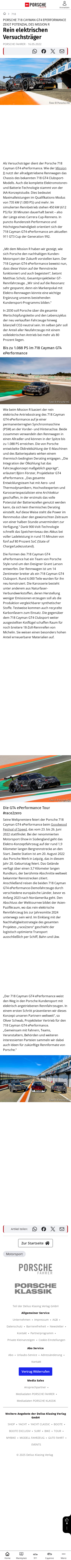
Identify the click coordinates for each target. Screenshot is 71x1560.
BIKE (47, 1431)
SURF (37, 1431)
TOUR (57, 1431)
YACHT (23, 1424)
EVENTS (36, 1444)
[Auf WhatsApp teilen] (34, 51)
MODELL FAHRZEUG (32, 1437)
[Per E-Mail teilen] (62, 51)
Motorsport (14, 1254)
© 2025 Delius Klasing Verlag (34, 1455)
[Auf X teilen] (53, 51)
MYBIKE (11, 1437)
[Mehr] (67, 1528)
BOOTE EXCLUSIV (19, 1431)
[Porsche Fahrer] (38, 4)
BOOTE (58, 1424)
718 (13, 14)
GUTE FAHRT (56, 1437)
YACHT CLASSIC (40, 1424)
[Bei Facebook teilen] (43, 51)
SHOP (11, 1424)
